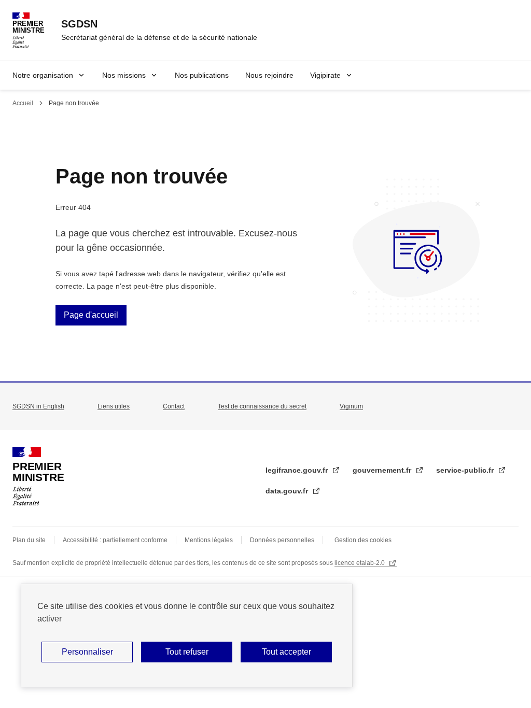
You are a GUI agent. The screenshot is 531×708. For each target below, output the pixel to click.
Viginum (351, 406)
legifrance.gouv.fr (298, 470)
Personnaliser (87, 651)
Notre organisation (42, 75)
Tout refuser (186, 651)
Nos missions (124, 75)
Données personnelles (282, 540)
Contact (174, 406)
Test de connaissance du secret (262, 406)
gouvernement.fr (383, 470)
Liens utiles (113, 406)
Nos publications (202, 75)
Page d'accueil (91, 314)
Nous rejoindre (269, 75)
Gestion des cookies (363, 540)
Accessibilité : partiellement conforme (115, 540)
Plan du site (29, 540)
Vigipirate (325, 75)
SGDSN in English (38, 406)
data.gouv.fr (288, 491)
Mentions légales (209, 540)
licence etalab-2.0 (360, 563)
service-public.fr (466, 470)
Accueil (22, 103)
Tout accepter (286, 651)
